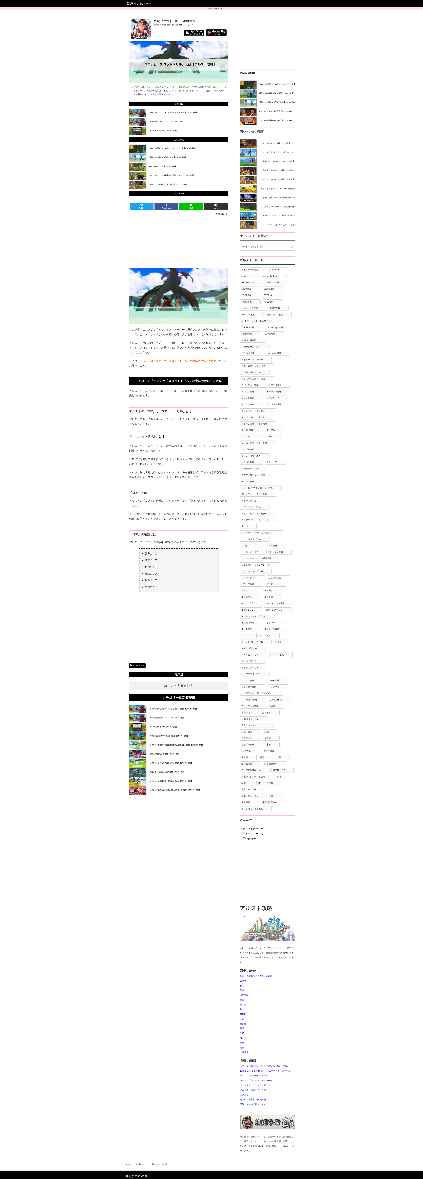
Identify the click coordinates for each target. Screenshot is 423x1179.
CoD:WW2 (246, 289)
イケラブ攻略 (247, 404)
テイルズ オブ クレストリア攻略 (257, 488)
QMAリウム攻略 (275, 314)
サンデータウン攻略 (251, 456)
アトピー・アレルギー (252, 359)
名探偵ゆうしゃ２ (250, 719)
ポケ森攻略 (246, 629)
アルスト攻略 (217, 8)
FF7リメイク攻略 (249, 308)
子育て (267, 738)
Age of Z (275, 269)
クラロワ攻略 (247, 430)
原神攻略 (266, 712)
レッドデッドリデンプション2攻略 (258, 693)
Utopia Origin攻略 (275, 327)
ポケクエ (268, 597)
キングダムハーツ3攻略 (252, 417)
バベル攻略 (272, 545)
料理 (278, 757)
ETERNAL (269, 295)
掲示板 (244, 757)
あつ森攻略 (270, 334)
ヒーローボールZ (249, 552)
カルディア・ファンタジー (254, 411)
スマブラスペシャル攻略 (253, 475)
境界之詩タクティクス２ (253, 725)
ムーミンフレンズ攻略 (252, 642)
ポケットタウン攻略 (275, 603)
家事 (269, 744)
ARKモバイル (247, 282)
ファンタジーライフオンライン (256, 565)
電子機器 (245, 802)
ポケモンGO (247, 610)
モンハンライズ (248, 661)
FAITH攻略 (246, 302)
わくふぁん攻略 (274, 353)
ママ (243, 635)
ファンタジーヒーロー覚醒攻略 (256, 558)
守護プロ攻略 (247, 744)
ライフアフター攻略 (251, 674)
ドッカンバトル (248, 500)
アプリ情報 (276, 385)
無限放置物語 (270, 764)
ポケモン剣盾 (247, 622)
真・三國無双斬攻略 (251, 770)
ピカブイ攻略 (276, 552)
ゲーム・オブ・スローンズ (254, 443)
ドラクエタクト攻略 (251, 507)
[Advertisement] (178, 241)
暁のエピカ (246, 764)
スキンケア (272, 462)
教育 (262, 757)
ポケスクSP (247, 603)
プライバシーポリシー (253, 833)
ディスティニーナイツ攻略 (254, 494)
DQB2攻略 (246, 295)
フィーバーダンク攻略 (252, 571)
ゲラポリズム (247, 436)
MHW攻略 (275, 308)
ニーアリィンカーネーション (255, 520)
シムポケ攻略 (247, 462)
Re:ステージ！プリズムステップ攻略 (259, 321)
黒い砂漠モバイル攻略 (252, 808)
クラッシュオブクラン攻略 (254, 424)
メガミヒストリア (250, 654)
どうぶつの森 (247, 353)
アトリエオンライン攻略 (253, 366)
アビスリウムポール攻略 (253, 379)
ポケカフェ (246, 597)
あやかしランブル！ (251, 346)
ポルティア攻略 (271, 629)
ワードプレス (275, 699)
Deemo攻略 (269, 289)
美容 (279, 776)
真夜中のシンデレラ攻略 (253, 776)
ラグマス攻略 (247, 680)
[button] (292, 247)
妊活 (266, 732)
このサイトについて (252, 829)
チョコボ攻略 (247, 481)
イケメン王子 (273, 398)
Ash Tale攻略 (273, 282)
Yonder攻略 (246, 334)
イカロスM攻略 (274, 391)
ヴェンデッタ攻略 (250, 706)
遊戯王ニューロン (250, 796)
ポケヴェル (272, 622)
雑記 (273, 796)
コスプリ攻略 (247, 449)
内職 (273, 706)
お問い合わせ (248, 838)
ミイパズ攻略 (264, 635)
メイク (278, 642)
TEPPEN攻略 (247, 327)
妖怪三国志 (246, 738)
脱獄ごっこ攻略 (248, 789)
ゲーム (270, 436)
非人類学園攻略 (269, 802)
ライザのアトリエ (250, 667)
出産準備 (245, 712)
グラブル (271, 430)
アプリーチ (188, 25)
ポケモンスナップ (274, 610)
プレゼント (272, 584)
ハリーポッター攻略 (251, 539)
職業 (243, 783)
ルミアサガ (274, 687)
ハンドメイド (247, 545)
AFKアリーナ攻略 (250, 269)
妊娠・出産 (246, 732)
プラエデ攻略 (247, 584)
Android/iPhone (270, 276)
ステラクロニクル (250, 468)
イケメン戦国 (247, 398)
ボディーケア (268, 590)
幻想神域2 (246, 751)
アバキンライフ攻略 (251, 372)
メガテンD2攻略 (249, 648)
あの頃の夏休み (248, 340)
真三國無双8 (279, 770)
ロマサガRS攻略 (249, 699)
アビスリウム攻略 (250, 385)
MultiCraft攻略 (248, 314)
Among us (246, 276)
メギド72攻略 (277, 654)
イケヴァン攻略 (274, 404)
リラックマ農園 (248, 687)
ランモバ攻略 (273, 680)
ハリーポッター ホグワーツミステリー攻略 (262, 533)
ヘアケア (245, 590)
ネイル (244, 526)
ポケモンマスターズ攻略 (253, 616)
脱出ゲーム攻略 (265, 783)
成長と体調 (268, 751)
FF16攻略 (268, 302)
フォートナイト (248, 578)
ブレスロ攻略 (275, 578)
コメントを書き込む (179, 685)
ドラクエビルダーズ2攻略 (253, 513)
